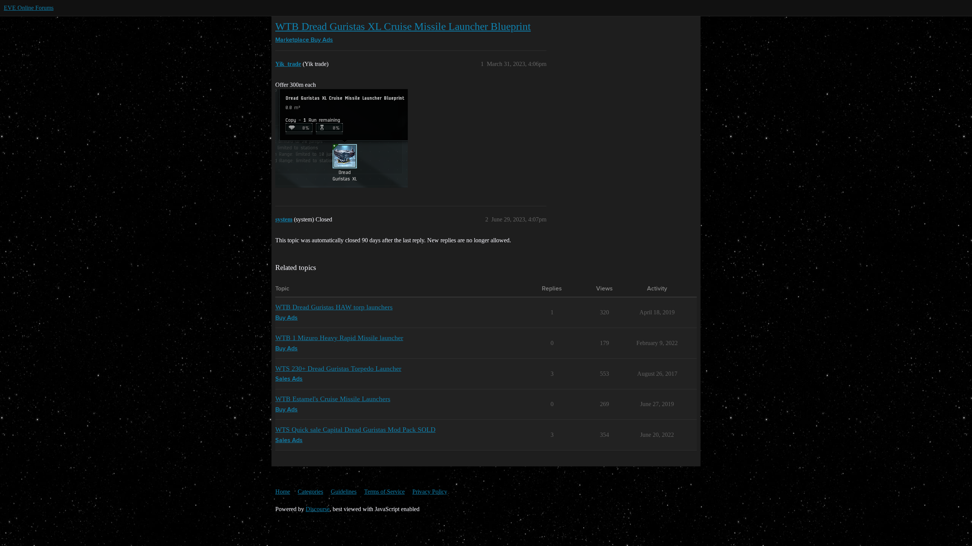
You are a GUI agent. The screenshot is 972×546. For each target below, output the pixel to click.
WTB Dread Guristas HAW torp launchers (334, 307)
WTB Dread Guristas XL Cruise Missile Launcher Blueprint (403, 26)
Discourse (318, 509)
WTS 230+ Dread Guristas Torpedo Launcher (338, 368)
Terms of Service (384, 491)
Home (282, 491)
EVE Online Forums (29, 8)
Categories (310, 491)
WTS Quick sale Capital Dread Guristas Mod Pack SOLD (355, 429)
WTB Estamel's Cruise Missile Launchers (332, 399)
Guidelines (344, 491)
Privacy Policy (429, 491)
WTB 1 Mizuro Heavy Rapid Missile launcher (339, 338)
